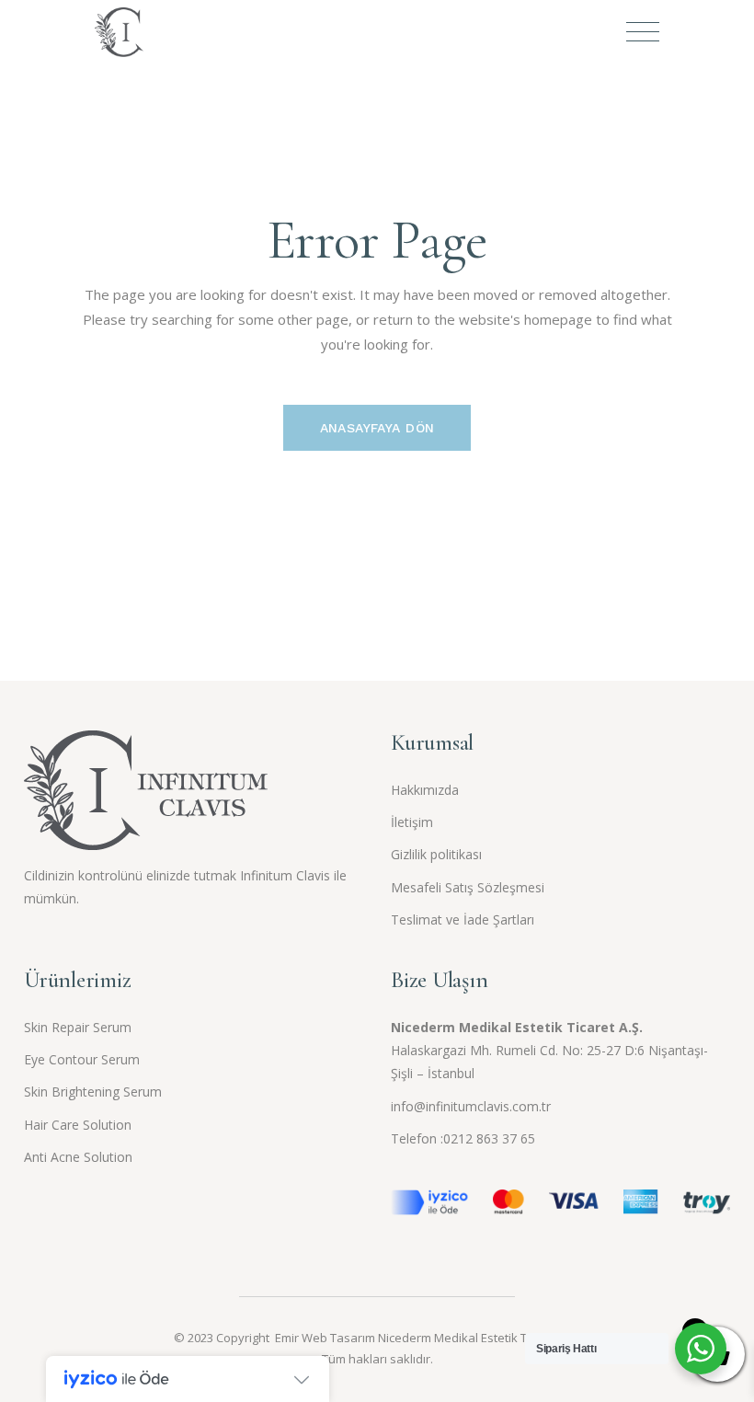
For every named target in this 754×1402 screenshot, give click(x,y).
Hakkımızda (425, 790)
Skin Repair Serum (77, 1027)
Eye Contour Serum (82, 1059)
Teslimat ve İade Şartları (462, 919)
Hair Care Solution (77, 1124)
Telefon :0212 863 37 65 (463, 1138)
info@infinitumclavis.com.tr (471, 1106)
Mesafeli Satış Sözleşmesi (467, 887)
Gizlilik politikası (436, 854)
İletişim (412, 822)
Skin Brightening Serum (93, 1091)
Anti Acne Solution (78, 1157)
